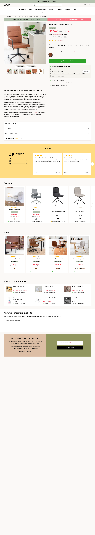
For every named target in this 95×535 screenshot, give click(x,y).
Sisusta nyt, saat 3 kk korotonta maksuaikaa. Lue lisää (69, 19)
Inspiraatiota (28, 13)
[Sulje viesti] (90, 1)
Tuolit (15, 16)
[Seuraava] (43, 43)
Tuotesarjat (50, 13)
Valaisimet (68, 9)
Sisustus (51, 9)
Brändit (43, 13)
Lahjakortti (58, 13)
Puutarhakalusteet (40, 9)
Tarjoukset (71, 13)
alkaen (59, 37)
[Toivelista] (85, 5)
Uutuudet (36, 13)
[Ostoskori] (89, 5)
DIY (75, 9)
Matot (30, 9)
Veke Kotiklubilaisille (57, 34)
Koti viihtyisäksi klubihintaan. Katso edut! (47, 1)
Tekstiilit (59, 9)
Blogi (22, 13)
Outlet (65, 13)
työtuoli (35, 112)
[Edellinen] (6, 43)
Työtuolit (21, 16)
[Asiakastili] (80, 5)
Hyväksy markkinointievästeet (13, 320)
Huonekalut (22, 9)
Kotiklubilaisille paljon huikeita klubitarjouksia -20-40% (26, 19)
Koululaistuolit (28, 16)
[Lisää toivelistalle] (89, 61)
